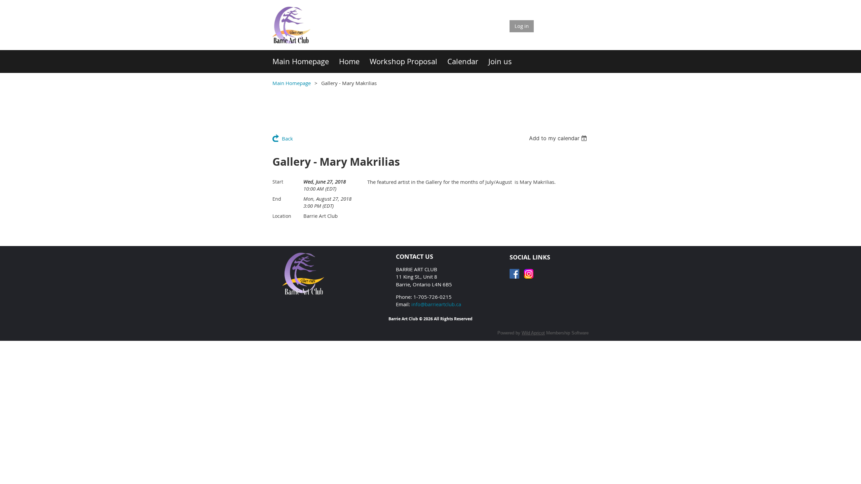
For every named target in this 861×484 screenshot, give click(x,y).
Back (287, 138)
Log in (522, 26)
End (276, 199)
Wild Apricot (533, 332)
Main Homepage (291, 83)
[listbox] (559, 138)
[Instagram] (529, 274)
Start (277, 181)
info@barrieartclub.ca (436, 304)
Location (281, 216)
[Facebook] (514, 274)
